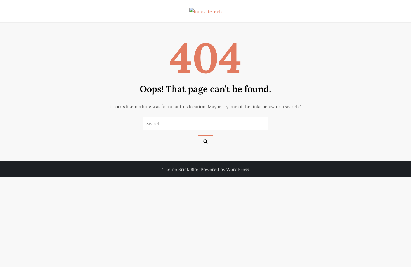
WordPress (237, 169)
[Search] (205, 141)
